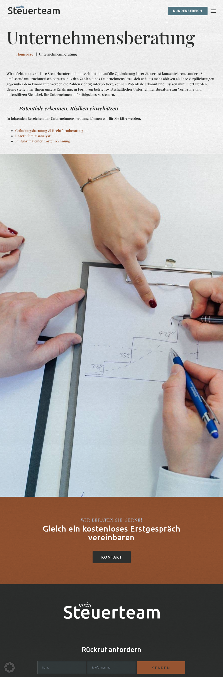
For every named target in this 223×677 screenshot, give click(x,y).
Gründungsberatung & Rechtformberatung (49, 130)
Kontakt (111, 557)
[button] (9, 667)
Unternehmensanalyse (33, 135)
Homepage (24, 54)
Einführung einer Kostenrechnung (42, 141)
